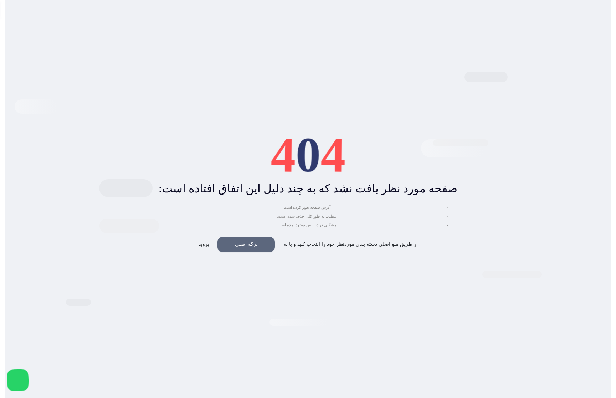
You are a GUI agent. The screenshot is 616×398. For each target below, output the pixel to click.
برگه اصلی (246, 244)
